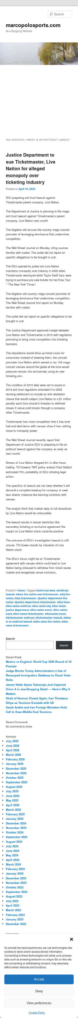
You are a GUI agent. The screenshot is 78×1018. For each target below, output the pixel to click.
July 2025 (12, 791)
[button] (71, 939)
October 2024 (14, 832)
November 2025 (16, 773)
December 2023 (16, 878)
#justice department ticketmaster (35, 602)
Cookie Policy (37, 1012)
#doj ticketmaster (25, 598)
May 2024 (12, 855)
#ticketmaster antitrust (20, 618)
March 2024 (13, 864)
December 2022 (16, 924)
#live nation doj (41, 606)
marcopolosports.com (33, 25)
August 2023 (14, 896)
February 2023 (15, 915)
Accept (39, 979)
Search (10, 639)
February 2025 (15, 814)
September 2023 (16, 892)
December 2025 (16, 768)
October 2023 (14, 887)
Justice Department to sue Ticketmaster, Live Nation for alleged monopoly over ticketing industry (30, 168)
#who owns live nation (46, 621)
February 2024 (15, 869)
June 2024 (12, 851)
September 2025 (16, 782)
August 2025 (14, 787)
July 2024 (12, 846)
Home (21, 590)
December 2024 (16, 823)
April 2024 (12, 860)
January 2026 (14, 764)
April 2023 (12, 905)
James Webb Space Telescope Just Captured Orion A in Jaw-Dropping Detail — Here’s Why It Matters (38, 689)
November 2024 (16, 828)
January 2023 (14, 919)
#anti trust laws (45, 590)
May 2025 (12, 800)
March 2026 (13, 755)
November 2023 (16, 883)
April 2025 (12, 805)
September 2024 (16, 837)
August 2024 (14, 842)
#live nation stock (41, 610)
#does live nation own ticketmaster (37, 594)
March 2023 (13, 910)
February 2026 (15, 759)
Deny (39, 991)
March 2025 (13, 810)
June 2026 (12, 745)
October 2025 (14, 778)
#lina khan (63, 602)
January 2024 (14, 873)
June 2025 (12, 796)
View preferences (39, 1003)
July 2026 (12, 741)
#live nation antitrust (18, 606)
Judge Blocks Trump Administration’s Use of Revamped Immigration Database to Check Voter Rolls (38, 675)
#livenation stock (55, 614)
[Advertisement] (39, 97)
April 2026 (12, 750)
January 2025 (14, 819)
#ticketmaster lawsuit (49, 618)
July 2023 (12, 901)
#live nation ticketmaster (28, 614)
